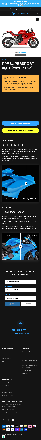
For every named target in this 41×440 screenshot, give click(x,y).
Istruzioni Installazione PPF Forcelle (29, 366)
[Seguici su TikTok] (17, 420)
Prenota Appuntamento (20, 123)
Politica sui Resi (7, 389)
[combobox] (20, 282)
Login (3, 361)
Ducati (4, 60)
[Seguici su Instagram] (8, 420)
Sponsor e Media (7, 392)
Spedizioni (5, 386)
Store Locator (26, 370)
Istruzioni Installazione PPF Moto (29, 356)
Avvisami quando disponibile (20, 130)
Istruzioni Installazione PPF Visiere (29, 361)
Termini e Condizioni (8, 383)
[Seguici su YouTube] (13, 420)
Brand (7, 278)
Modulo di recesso (8, 395)
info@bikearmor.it (11, 413)
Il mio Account (6, 352)
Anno (7, 294)
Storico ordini (6, 358)
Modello (8, 286)
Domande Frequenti (28, 352)
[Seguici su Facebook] (3, 420)
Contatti (25, 373)
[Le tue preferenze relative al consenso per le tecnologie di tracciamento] (3, 436)
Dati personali (6, 355)
